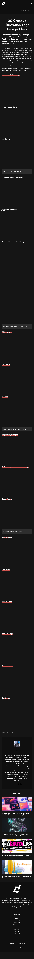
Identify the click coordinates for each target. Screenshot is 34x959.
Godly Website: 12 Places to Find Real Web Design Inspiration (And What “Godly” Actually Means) (15, 814)
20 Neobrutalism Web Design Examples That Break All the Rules (16, 856)
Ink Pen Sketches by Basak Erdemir (12, 531)
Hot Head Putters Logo (11, 75)
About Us (17, 918)
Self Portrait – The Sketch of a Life (12, 171)
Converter (17, 929)
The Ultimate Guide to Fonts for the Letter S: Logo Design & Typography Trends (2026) (15, 835)
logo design (5, 58)
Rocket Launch (7, 666)
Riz (17, 750)
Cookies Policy (17, 922)
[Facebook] (13, 947)
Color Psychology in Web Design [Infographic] (15, 429)
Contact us (17, 920)
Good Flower (7, 499)
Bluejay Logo (7, 601)
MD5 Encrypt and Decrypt (17, 927)
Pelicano (5, 396)
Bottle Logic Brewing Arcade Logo (15, 467)
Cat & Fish (6, 698)
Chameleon (6, 569)
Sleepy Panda (7, 537)
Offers (17, 931)
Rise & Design (7, 633)
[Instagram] (20, 947)
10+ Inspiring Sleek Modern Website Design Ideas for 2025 (16, 876)
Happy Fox (6, 364)
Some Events (17, 933)
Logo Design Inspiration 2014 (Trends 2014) (15, 326)
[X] (17, 947)
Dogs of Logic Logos (10, 434)
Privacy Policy (17, 924)
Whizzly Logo (7, 332)
